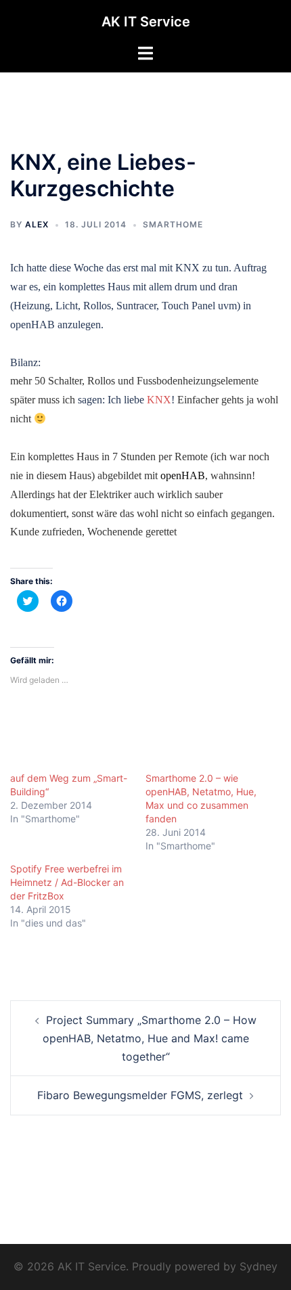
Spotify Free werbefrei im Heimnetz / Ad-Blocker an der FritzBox (67, 882)
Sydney (258, 1266)
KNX (159, 399)
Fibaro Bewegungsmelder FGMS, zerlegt (140, 1095)
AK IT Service (146, 22)
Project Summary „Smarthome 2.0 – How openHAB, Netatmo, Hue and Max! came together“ (149, 1038)
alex (37, 224)
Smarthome (173, 224)
